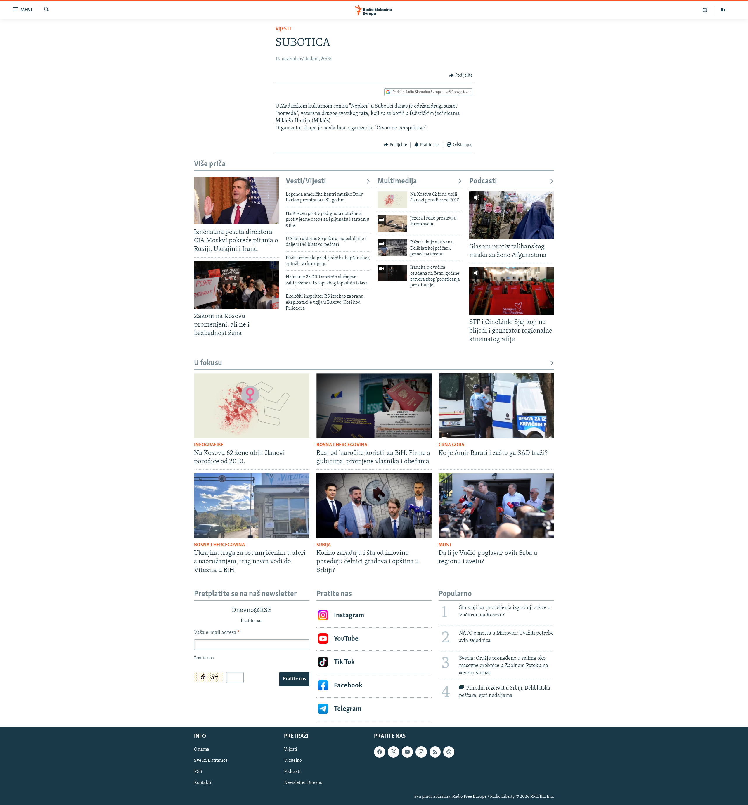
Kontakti (202, 782)
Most (445, 545)
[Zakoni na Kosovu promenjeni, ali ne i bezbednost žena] (236, 285)
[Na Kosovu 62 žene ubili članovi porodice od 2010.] (392, 199)
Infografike (209, 445)
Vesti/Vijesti (306, 181)
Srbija (323, 545)
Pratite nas (294, 679)
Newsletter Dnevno (303, 782)
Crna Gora (451, 445)
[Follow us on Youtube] (407, 751)
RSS (198, 771)
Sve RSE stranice (211, 760)
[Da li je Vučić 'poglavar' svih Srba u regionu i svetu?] (496, 505)
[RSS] (435, 751)
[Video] (723, 10)
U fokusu (208, 363)
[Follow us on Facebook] (379, 751)
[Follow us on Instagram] (421, 751)
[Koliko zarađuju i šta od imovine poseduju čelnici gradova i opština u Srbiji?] (374, 505)
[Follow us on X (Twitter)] (393, 751)
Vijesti (283, 29)
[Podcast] (705, 10)
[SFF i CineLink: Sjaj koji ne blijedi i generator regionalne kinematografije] (511, 291)
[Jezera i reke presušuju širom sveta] (392, 223)
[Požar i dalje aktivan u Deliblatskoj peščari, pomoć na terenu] (392, 247)
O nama (201, 749)
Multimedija (397, 181)
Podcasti (483, 181)
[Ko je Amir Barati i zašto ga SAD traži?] (496, 405)
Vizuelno (293, 760)
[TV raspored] (448, 751)
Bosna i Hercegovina (341, 445)
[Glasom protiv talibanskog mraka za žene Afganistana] (511, 215)
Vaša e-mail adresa (216, 632)
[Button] (460, 75)
